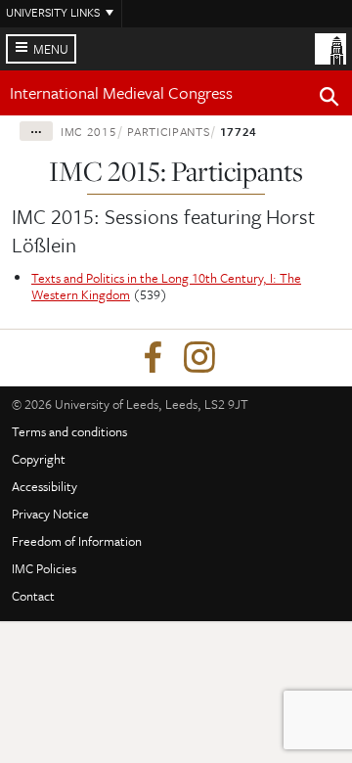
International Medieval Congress (121, 92)
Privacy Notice (50, 513)
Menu (50, 49)
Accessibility (44, 486)
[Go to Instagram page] (199, 358)
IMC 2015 (88, 131)
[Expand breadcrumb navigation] (36, 131)
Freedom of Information (77, 541)
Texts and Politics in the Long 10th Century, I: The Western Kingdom (166, 286)
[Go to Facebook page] (152, 358)
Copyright (39, 459)
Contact (33, 596)
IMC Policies (44, 568)
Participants (168, 131)
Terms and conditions (69, 431)
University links (53, 12)
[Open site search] (329, 99)
